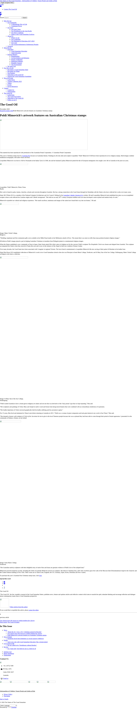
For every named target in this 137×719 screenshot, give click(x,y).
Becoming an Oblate (13, 71)
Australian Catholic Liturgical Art (73, 195)
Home (2, 111)
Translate (13, 707)
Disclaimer (7, 696)
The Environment (16, 64)
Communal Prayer (16, 26)
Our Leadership (15, 39)
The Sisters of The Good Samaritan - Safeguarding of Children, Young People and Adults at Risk (28, 1)
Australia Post (26, 156)
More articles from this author (19, 607)
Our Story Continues (17, 33)
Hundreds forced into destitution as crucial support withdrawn (25, 638)
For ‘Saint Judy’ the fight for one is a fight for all (21, 648)
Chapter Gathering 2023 (14, 81)
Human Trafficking (16, 59)
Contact (10, 9)
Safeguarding (11, 91)
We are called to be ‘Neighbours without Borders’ (22, 645)
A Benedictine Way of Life (19, 24)
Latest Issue (10, 95)
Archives (10, 46)
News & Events (8, 78)
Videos (9, 83)
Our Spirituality (12, 22)
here (40, 575)
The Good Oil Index (13, 622)
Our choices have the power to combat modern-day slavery (17, 620)
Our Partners (11, 73)
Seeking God (7, 652)
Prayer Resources (12, 86)
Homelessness (15, 56)
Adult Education (16, 53)
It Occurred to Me (9, 643)
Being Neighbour (9, 653)
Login (2, 4)
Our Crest (14, 43)
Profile (6, 640)
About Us (10, 36)
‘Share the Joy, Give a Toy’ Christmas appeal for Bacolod (24, 632)
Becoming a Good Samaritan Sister (17, 69)
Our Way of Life (9, 68)
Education (10, 49)
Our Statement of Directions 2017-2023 (22, 41)
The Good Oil (8, 93)
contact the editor (33, 610)
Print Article (3, 622)
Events (9, 85)
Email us (5, 678)
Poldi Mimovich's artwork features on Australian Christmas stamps (27, 635)
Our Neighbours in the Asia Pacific (21, 31)
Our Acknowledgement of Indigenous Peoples (24, 44)
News (5, 630)
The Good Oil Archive (14, 96)
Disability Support (16, 63)
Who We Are (7, 21)
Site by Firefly (4, 699)
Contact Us (10, 90)
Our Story (10, 27)
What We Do (7, 48)
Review (6, 647)
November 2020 (8, 111)
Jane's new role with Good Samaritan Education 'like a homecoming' (27, 642)
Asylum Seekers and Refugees (20, 58)
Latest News (11, 80)
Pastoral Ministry (12, 54)
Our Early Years (16, 29)
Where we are (15, 38)
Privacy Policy (8, 694)
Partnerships (7, 655)
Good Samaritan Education (19, 51)
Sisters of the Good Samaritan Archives (22, 34)
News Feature (8, 637)
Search (2, 17)
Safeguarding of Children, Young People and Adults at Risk (17, 691)
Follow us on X (12, 100)
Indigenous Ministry (17, 61)
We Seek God (11, 66)
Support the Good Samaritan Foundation (19, 76)
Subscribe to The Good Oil (15, 75)
